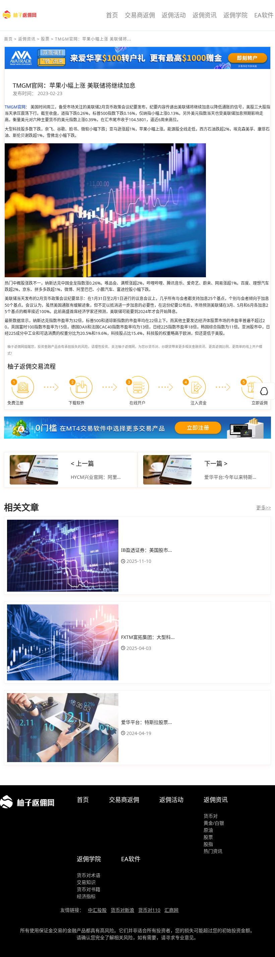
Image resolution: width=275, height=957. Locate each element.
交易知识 (86, 882)
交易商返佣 (140, 15)
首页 (112, 15)
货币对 (211, 816)
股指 (208, 844)
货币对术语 (88, 875)
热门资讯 (213, 851)
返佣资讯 (204, 15)
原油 (208, 830)
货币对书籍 (88, 889)
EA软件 (264, 15)
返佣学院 (235, 15)
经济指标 (86, 896)
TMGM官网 (15, 107)
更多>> (263, 507)
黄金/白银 (214, 823)
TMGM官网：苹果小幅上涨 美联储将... (93, 39)
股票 (45, 39)
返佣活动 (174, 15)
